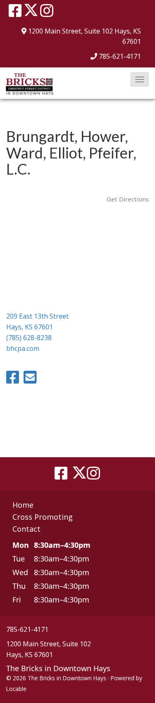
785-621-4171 (120, 56)
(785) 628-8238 (29, 337)
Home (22, 505)
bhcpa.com (22, 348)
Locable (16, 689)
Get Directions (128, 199)
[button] (140, 79)
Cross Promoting (42, 517)
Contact (26, 529)
